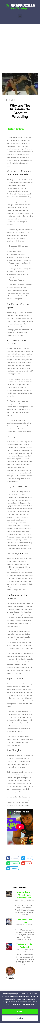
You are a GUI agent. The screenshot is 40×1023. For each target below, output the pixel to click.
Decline (20, 1018)
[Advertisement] (20, 46)
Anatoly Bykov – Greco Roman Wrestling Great (24, 895)
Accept (20, 1011)
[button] (20, 16)
